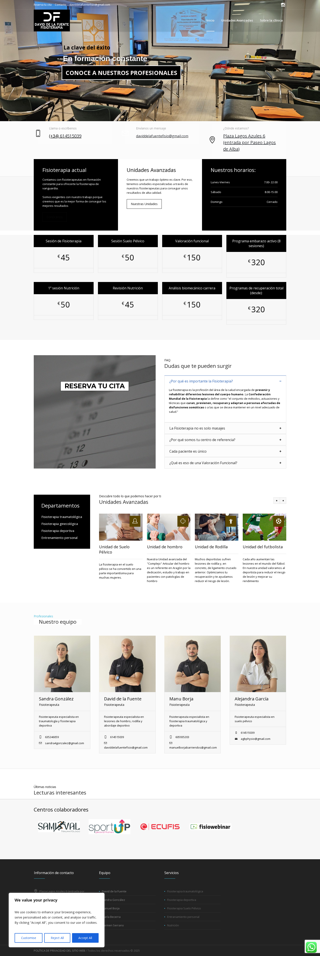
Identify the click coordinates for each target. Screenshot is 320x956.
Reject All (57, 938)
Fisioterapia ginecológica (59, 523)
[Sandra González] (62, 664)
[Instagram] (283, 4)
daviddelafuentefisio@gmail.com (89, 5)
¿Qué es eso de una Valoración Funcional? (203, 462)
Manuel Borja (111, 908)
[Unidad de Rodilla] (216, 527)
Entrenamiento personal (59, 537)
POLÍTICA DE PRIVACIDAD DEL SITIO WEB (59, 951)
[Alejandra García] (258, 664)
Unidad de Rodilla (211, 546)
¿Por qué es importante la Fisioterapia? (201, 381)
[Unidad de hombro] (168, 527)
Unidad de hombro (164, 546)
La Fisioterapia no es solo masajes (197, 428)
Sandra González (56, 699)
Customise (28, 938)
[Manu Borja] (192, 664)
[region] (56, 920)
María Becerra (111, 917)
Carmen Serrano (113, 925)
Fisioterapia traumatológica (61, 517)
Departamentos (60, 505)
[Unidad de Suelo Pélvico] (121, 527)
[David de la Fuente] (127, 664)
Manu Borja (181, 699)
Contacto (60, 5)
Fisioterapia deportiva (57, 530)
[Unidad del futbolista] (264, 527)
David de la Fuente (122, 699)
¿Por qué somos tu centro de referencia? (202, 439)
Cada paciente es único (188, 451)
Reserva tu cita (43, 5)
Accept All (85, 938)
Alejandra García (251, 699)
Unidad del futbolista (263, 546)
